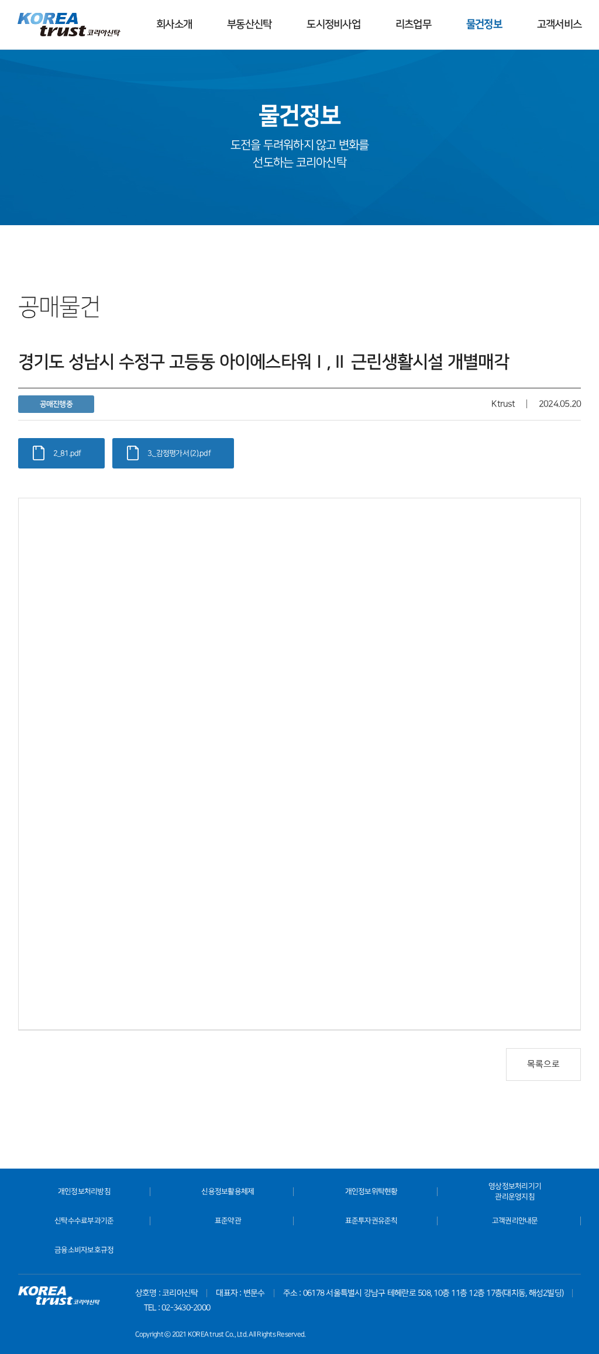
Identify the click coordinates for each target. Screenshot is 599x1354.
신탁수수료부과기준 (83, 1221)
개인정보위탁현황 (371, 1191)
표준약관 (228, 1221)
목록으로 (543, 1064)
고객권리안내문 (515, 1221)
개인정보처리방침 (84, 1191)
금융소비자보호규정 (83, 1250)
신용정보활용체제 (227, 1191)
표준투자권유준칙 (371, 1221)
